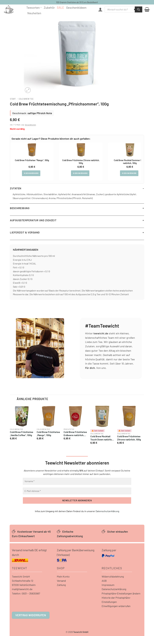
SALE (60, 7)
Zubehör (49, 7)
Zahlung (61, 584)
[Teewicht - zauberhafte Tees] (13, 9)
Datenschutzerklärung (107, 511)
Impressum (108, 584)
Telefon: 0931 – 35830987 (26, 593)
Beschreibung (19, 208)
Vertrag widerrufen (30, 615)
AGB (104, 580)
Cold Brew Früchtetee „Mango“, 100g (48, 433)
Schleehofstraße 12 (22, 580)
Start (13, 99)
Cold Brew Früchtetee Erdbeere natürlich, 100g (75, 433)
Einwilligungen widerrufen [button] (116, 606)
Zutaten (15, 188)
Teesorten (33, 7)
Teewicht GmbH (21, 576)
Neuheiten (34, 13)
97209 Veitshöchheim (24, 584)
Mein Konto (63, 576)
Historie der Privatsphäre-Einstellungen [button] (116, 599)
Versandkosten (30, 125)
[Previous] (10, 425)
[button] (100, 9)
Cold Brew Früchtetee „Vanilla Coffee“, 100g (21, 433)
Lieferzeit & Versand (25, 232)
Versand (61, 580)
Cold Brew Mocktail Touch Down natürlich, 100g (102, 438)
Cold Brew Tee (26, 99)
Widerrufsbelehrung (113, 576)
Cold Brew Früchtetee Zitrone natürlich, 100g (129, 438)
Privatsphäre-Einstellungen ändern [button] (121, 593)
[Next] (141, 425)
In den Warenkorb (31, 173)
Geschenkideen (76, 7)
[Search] (138, 9)
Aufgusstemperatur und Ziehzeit (33, 220)
